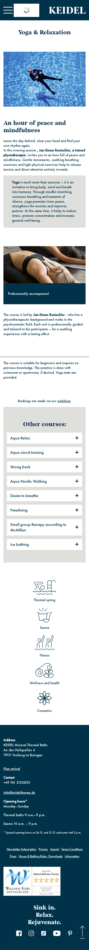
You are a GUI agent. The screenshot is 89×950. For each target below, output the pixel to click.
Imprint (54, 849)
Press (13, 856)
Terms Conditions (72, 849)
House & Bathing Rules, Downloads (41, 856)
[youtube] (57, 934)
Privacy (43, 849)
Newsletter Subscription (21, 849)
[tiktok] (43, 934)
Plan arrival (11, 768)
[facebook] (19, 934)
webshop (63, 400)
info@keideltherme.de (19, 792)
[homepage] (67, 10)
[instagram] (31, 934)
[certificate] (31, 882)
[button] (8, 10)
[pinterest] (70, 934)
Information (72, 856)
